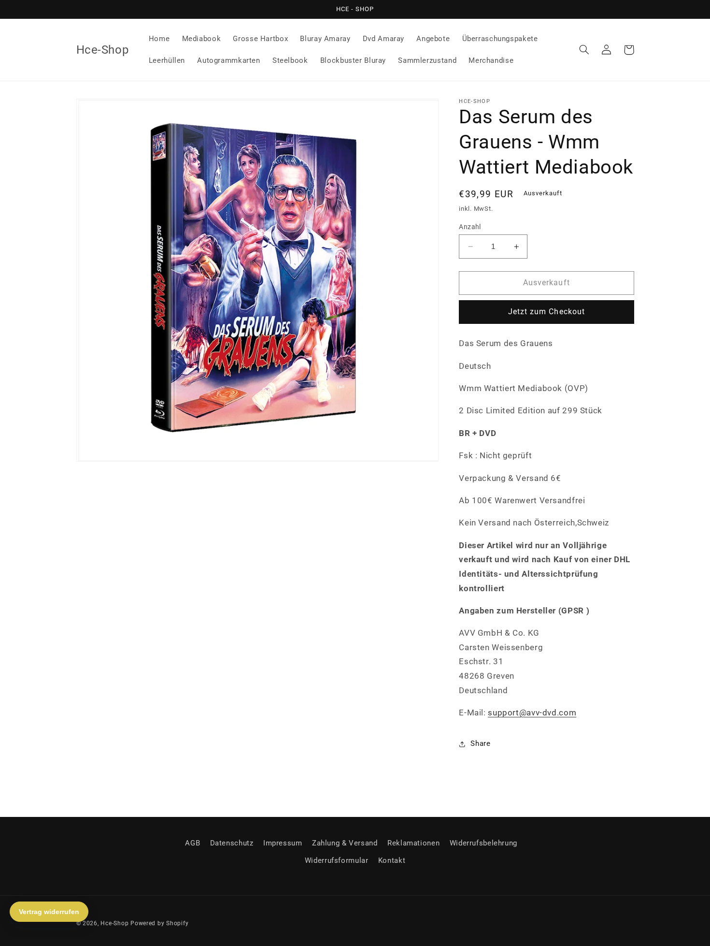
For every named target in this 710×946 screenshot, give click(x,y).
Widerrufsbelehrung (483, 843)
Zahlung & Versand (345, 843)
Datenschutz (232, 843)
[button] (584, 50)
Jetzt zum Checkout (546, 312)
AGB (192, 843)
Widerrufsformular (337, 860)
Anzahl (470, 227)
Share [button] (480, 743)
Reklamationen (413, 843)
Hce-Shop (114, 923)
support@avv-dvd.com (532, 712)
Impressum (282, 843)
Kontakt (391, 860)
